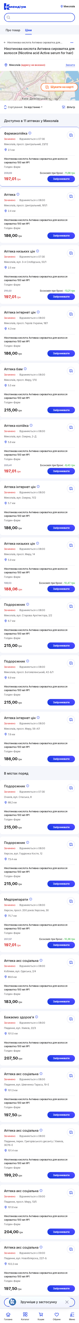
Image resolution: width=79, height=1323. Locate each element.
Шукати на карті (62, 87)
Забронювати (61, 178)
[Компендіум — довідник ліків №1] (15, 6)
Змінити (70, 64)
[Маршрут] (71, 135)
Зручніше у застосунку (38, 1302)
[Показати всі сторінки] (72, 42)
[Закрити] (67, 1302)
